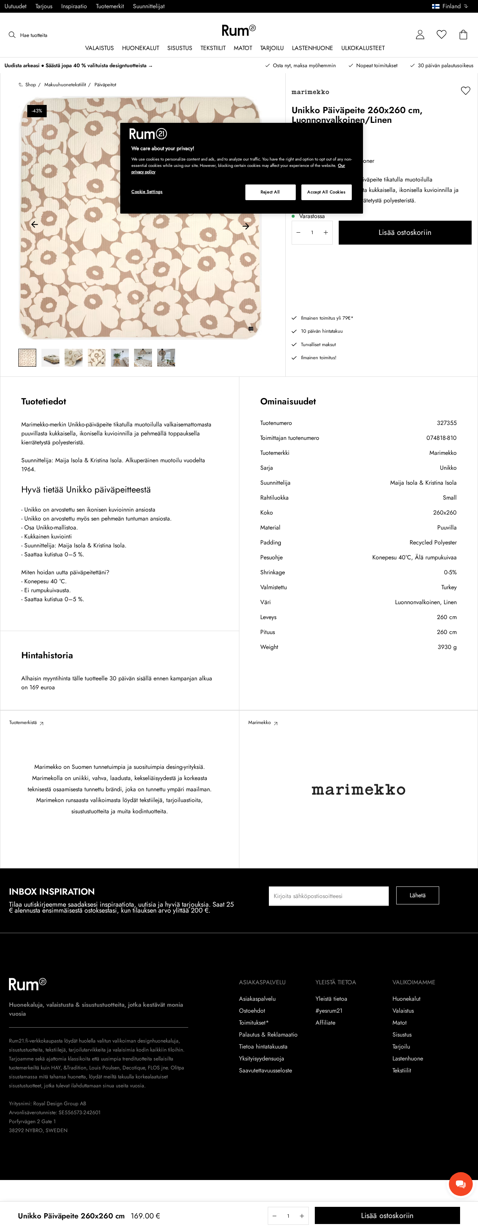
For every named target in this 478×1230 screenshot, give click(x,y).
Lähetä (418, 895)
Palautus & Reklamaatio (268, 1035)
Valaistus (403, 1011)
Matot (399, 1023)
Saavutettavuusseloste (265, 1071)
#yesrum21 (329, 1011)
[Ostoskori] (463, 35)
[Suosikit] (442, 35)
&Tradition (74, 1067)
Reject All (270, 192)
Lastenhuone (407, 1059)
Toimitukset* (254, 1023)
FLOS (153, 1067)
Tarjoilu (401, 1047)
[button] (453, 6)
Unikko (448, 467)
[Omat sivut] (420, 35)
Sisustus (402, 1035)
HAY (55, 1067)
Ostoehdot (252, 1011)
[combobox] (451, 6)
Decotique (133, 1067)
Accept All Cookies (326, 192)
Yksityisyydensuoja (261, 1059)
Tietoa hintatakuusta (263, 1047)
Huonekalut (406, 999)
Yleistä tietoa (331, 999)
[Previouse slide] (34, 225)
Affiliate (325, 1023)
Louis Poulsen (104, 1067)
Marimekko (443, 452)
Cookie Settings (147, 192)
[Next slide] (245, 225)
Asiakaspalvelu (257, 999)
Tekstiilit (401, 1071)
